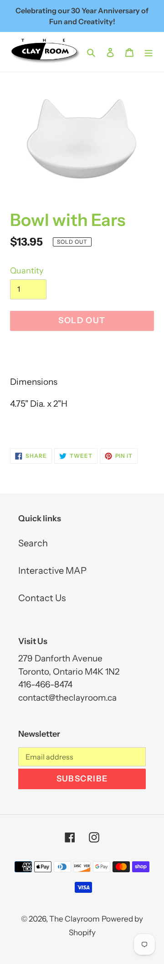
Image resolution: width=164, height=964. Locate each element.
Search (33, 543)
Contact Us (42, 597)
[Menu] (148, 51)
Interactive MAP (52, 570)
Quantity (26, 271)
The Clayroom (74, 918)
